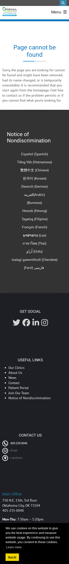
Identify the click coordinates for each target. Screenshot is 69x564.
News (12, 377)
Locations (16, 458)
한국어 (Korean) (34, 178)
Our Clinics (16, 367)
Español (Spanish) (34, 154)
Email (13, 450)
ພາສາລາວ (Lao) (34, 235)
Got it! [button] (12, 557)
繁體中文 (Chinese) (34, 170)
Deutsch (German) (34, 186)
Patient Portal (18, 388)
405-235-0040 (18, 443)
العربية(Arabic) (34, 194)
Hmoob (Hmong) (34, 211)
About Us (15, 372)
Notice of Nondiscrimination (29, 137)
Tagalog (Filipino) (35, 219)
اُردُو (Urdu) (34, 251)
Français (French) (34, 227)
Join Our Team (18, 393)
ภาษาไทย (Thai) (34, 243)
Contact (14, 383)
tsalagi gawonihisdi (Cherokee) (35, 259)
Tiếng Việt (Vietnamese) (34, 162)
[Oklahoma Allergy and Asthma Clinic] (9, 11)
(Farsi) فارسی (34, 267)
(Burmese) (34, 202)
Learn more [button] (14, 547)
